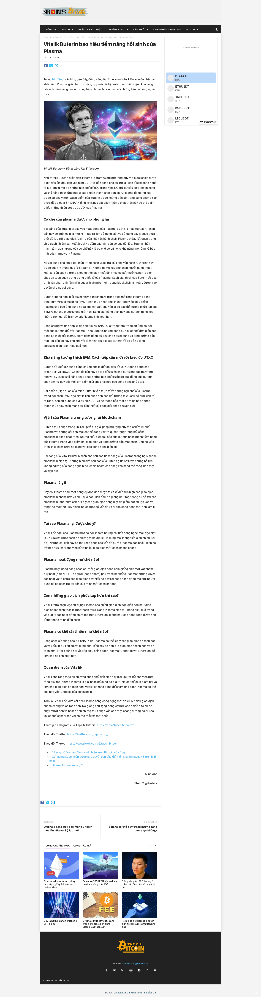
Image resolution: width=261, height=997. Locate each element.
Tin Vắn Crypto (116, 29)
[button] (216, 29)
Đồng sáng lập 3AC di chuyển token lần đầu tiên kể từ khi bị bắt (138, 884)
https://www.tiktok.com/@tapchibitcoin (92, 743)
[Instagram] (114, 970)
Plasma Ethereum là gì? (67, 765)
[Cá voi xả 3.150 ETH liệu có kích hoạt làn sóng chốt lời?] (100, 865)
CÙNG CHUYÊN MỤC (57, 845)
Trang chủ (48, 37)
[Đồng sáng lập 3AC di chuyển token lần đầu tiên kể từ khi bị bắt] (139, 865)
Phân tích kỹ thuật (90, 29)
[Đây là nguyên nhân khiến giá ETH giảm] (61, 905)
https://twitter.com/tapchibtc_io (88, 734)
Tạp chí (66, 29)
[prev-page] (151, 845)
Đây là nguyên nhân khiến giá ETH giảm (60, 922)
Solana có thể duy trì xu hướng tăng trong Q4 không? (133, 828)
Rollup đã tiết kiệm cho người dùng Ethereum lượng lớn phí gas (138, 923)
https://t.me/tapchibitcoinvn (115, 725)
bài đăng (58, 79)
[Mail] (123, 970)
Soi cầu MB (150, 992)
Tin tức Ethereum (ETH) (74, 37)
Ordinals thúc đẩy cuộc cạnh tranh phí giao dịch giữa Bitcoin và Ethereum (99, 923)
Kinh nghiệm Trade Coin (167, 29)
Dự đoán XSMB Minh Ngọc (128, 992)
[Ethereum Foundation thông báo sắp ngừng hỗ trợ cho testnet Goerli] (61, 865)
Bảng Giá (51, 29)
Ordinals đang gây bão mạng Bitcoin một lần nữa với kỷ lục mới (68, 828)
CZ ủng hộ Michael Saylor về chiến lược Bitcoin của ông (88, 752)
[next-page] (155, 845)
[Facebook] (46, 65)
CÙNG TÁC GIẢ (82, 845)
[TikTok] (147, 970)
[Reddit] (131, 970)
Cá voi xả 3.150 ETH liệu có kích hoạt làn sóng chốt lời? (100, 882)
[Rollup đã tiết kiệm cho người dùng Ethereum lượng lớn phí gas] (139, 905)
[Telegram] (56, 65)
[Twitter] (51, 65)
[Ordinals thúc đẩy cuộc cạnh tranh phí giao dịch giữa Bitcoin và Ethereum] (100, 905)
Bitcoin (190, 29)
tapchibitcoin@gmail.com (135, 963)
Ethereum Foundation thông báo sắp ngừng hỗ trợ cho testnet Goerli (59, 884)
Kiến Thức (139, 29)
